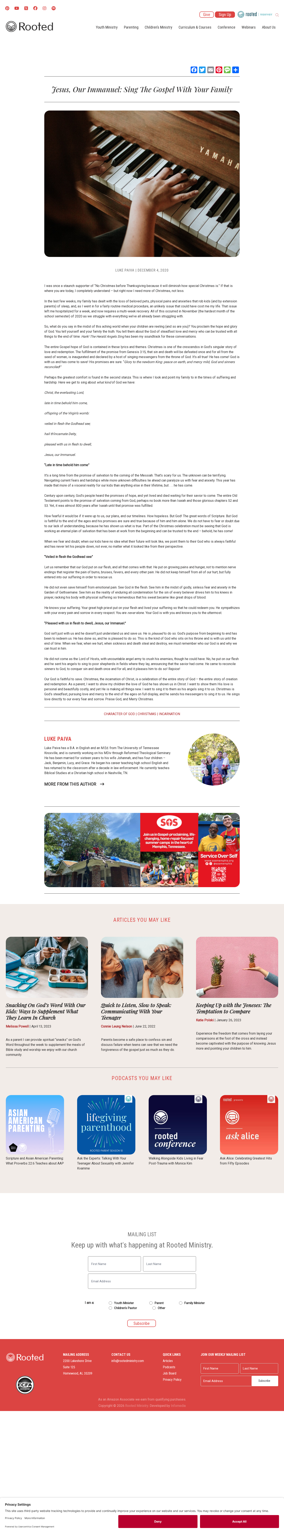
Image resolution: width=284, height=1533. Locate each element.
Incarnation (169, 714)
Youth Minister (124, 1303)
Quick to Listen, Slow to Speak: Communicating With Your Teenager (136, 1011)
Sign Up (225, 14)
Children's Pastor (125, 1308)
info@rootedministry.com (127, 1361)
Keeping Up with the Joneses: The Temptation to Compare (233, 1008)
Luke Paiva (124, 270)
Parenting (131, 27)
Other (161, 1308)
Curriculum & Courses (195, 27)
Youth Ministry (107, 27)
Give (206, 14)
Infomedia (178, 1406)
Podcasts (169, 1367)
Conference (226, 27)
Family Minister (194, 1303)
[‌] (26, 9)
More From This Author (70, 784)
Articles (168, 1361)
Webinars (249, 27)
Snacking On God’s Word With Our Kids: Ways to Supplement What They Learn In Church (45, 1011)
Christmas (147, 714)
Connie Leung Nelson (116, 1026)
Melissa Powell (17, 1026)
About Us (269, 27)
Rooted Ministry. (137, 1406)
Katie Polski (205, 1020)
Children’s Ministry (158, 27)
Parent (159, 1303)
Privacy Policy (172, 1380)
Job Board (169, 1373)
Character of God (119, 714)
